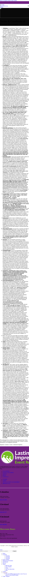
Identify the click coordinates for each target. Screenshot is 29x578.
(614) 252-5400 (3, 499)
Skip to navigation (4, 0)
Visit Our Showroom (9, 569)
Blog (6, 570)
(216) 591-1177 (3, 512)
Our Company (8, 566)
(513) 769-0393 (3, 524)
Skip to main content (12, 0)
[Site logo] (4, 7)
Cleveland (7, 557)
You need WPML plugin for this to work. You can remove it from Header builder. (16, 574)
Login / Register (6, 576)
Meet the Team (8, 565)
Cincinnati (7, 558)
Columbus (7, 555)
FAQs (6, 567)
